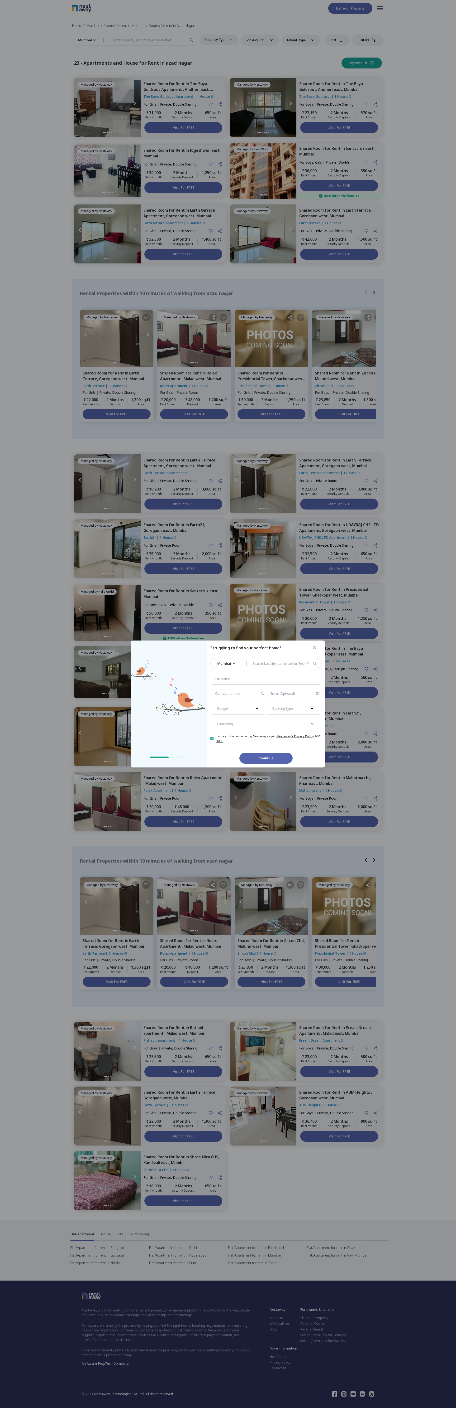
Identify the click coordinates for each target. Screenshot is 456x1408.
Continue (266, 758)
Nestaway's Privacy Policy (295, 736)
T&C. (219, 741)
